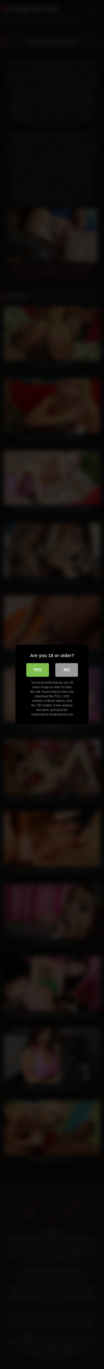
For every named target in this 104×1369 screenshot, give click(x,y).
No (67, 670)
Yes (37, 670)
